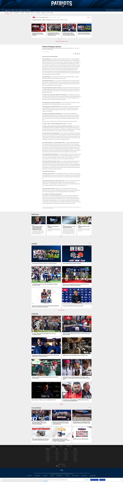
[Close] (121, 480)
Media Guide (75, 458)
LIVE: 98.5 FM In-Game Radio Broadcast (41, 17)
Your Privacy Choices (75, 475)
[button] (60, 236)
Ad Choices (67, 475)
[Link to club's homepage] (3, 10)
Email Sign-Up (75, 453)
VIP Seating (65, 455)
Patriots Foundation (47, 456)
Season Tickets (66, 453)
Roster (57, 450)
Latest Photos (48, 455)
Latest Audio (47, 453)
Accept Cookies (102, 479)
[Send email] (77, 54)
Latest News (47, 450)
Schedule (57, 458)
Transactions (56, 456)
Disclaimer (52, 475)
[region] (61, 480)
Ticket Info (65, 450)
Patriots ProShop (75, 450)
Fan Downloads (75, 455)
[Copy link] (79, 54)
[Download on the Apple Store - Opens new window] (58, 466)
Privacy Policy (29, 475)
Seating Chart (66, 456)
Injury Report (57, 453)
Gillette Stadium (66, 458)
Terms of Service (37, 475)
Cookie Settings (84, 475)
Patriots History (48, 458)
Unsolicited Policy (60, 475)
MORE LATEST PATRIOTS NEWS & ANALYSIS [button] (61, 41)
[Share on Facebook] (73, 54)
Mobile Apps (75, 456)
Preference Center (93, 475)
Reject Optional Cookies (94, 479)
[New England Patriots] (61, 470)
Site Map (48, 461)
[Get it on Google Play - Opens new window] (64, 466)
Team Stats (56, 455)
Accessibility (45, 475)
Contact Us (75, 461)
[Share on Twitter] (75, 54)
